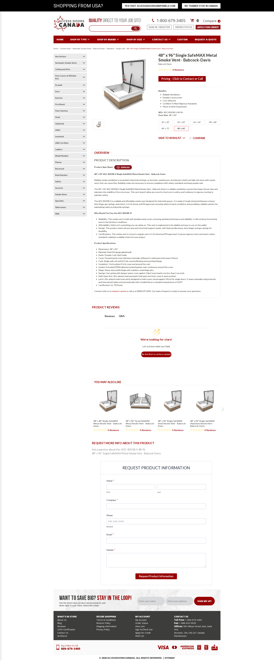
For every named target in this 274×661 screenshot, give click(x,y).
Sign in (153, 27)
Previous (89, 409)
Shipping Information (106, 626)
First (108, 492)
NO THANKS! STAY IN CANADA (201, 5)
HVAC (57, 130)
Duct (57, 91)
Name (110, 480)
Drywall (58, 85)
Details (110, 549)
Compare (211, 21)
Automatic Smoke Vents (66, 63)
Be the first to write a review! (156, 354)
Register (164, 27)
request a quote (119, 291)
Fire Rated (60, 104)
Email (109, 534)
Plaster (58, 162)
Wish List (139, 635)
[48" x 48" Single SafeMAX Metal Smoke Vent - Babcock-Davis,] (108, 401)
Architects (62, 635)
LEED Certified (61, 143)
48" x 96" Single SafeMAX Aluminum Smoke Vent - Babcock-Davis (202, 423)
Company (111, 499)
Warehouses (180, 635)
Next (222, 409)
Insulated (59, 136)
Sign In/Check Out (144, 629)
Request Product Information (156, 576)
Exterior (59, 98)
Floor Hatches (61, 111)
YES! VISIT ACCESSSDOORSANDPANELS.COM (150, 5)
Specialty (59, 201)
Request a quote (205, 39)
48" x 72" (165, 128)
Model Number (62, 156)
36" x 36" (197, 122)
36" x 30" (181, 122)
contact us (160, 39)
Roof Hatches (61, 175)
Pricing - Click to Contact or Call (182, 78)
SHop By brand (106, 39)
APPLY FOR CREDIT (208, 27)
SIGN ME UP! (204, 601)
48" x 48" (213, 122)
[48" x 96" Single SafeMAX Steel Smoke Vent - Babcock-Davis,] (172, 401)
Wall (57, 214)
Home (60, 39)
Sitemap (170, 657)
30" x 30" (165, 122)
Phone (109, 515)
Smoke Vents (61, 194)
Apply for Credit (143, 632)
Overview (101, 152)
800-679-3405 (70, 649)
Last (159, 492)
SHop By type (78, 39)
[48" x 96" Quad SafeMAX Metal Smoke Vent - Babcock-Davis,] (140, 401)
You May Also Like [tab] (107, 382)
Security (59, 188)
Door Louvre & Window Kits (65, 77)
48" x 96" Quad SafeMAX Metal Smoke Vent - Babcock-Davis (140, 423)
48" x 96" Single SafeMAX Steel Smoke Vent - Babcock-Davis (172, 423)
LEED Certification (66, 629)
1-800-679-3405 (171, 20)
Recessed (59, 169)
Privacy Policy (103, 629)
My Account (141, 619)
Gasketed (59, 124)
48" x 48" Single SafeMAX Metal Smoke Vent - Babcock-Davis (108, 423)
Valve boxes (60, 207)
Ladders (59, 149)
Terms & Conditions (106, 619)
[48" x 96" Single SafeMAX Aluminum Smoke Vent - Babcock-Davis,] (204, 401)
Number (109, 526)
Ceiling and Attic (62, 69)
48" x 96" (181, 128)
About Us (62, 619)
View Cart (140, 626)
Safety (58, 181)
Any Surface (60, 56)
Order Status (183, 27)
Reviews (61, 626)
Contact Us (62, 632)
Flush (57, 117)
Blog (59, 623)
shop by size (134, 39)
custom (182, 39)
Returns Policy (103, 623)
